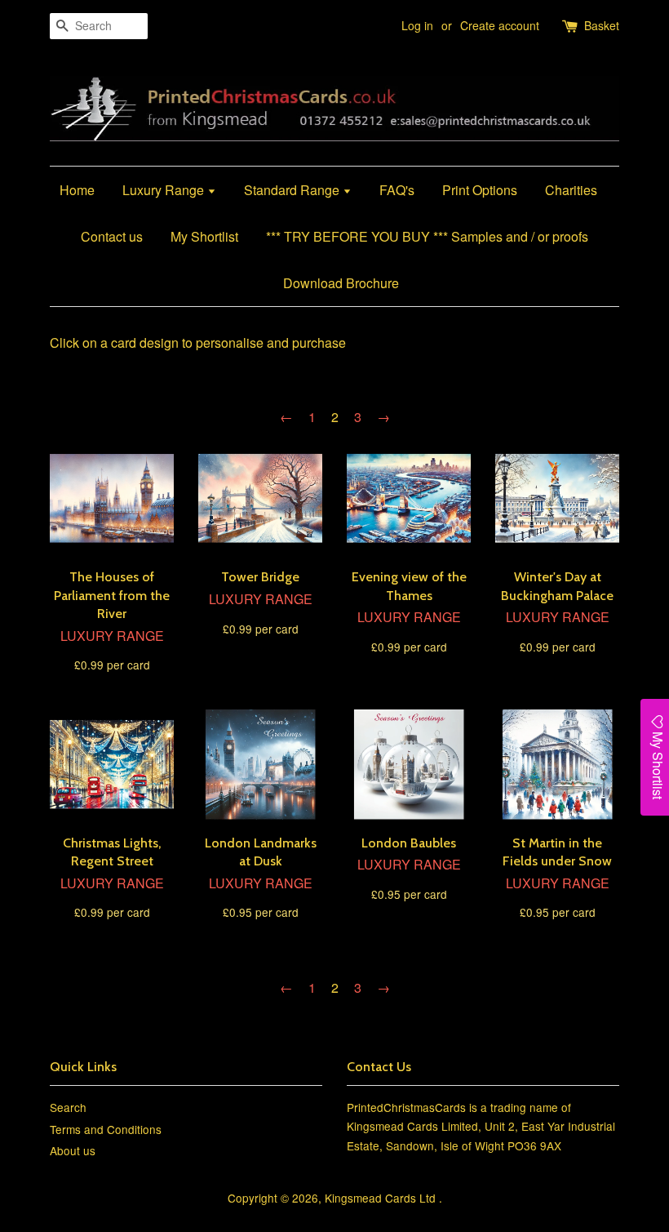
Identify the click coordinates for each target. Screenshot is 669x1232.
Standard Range (293, 189)
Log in (417, 25)
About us (72, 1150)
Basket (601, 25)
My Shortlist (204, 236)
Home (77, 189)
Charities (571, 189)
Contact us (112, 236)
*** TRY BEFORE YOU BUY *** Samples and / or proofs (427, 236)
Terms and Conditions (106, 1129)
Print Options (479, 189)
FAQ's (396, 189)
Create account (499, 25)
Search (68, 1107)
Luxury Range (164, 189)
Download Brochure (341, 283)
